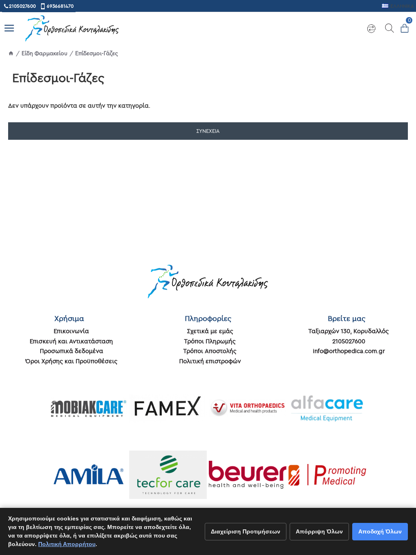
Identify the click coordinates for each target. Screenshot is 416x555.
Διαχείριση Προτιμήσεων (245, 531)
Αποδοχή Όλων (380, 531)
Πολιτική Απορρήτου (66, 544)
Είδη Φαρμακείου (44, 53)
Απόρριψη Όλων (319, 531)
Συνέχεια (208, 131)
